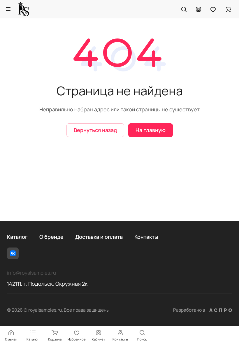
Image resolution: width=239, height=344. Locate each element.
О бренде (51, 236)
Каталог (17, 236)
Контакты (146, 236)
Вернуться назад (95, 130)
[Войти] (198, 9)
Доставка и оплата (99, 236)
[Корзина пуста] (228, 9)
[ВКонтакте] (13, 253)
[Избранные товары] (213, 9)
